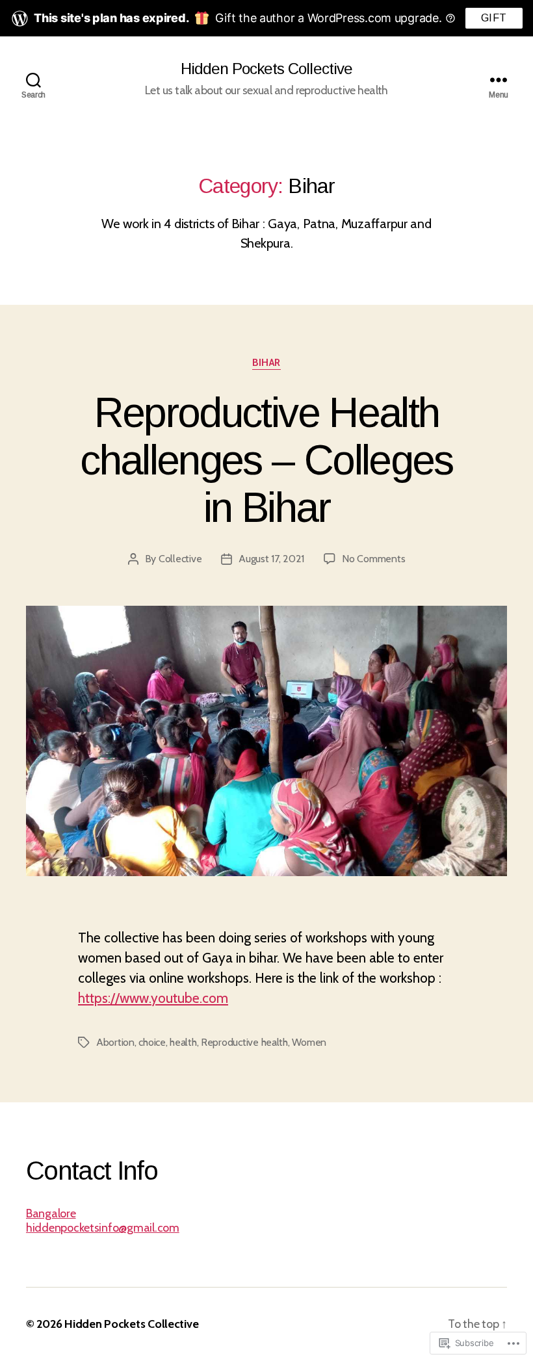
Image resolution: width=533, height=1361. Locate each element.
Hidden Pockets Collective (266, 69)
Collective (180, 558)
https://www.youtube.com (153, 998)
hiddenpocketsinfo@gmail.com (102, 1228)
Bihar (266, 363)
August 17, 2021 (271, 558)
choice (151, 1042)
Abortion (115, 1042)
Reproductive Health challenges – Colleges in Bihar (266, 460)
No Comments (373, 558)
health (183, 1042)
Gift (494, 17)
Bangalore (51, 1213)
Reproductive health (244, 1042)
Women (309, 1042)
